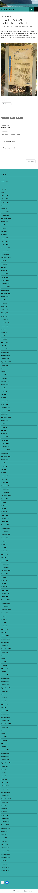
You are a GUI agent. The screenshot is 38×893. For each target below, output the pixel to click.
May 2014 (4, 583)
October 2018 (5, 414)
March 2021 (4, 342)
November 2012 (5, 642)
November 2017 (5, 450)
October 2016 (5, 492)
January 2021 (5, 349)
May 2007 (4, 838)
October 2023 (5, 254)
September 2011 (6, 688)
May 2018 (4, 430)
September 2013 (6, 609)
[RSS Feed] (2, 882)
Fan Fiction (4, 181)
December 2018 (5, 407)
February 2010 (5, 746)
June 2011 (4, 697)
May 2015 (4, 547)
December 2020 (5, 352)
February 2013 (5, 632)
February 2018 (5, 440)
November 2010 (5, 717)
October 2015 (5, 531)
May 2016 (4, 508)
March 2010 (4, 743)
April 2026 (4, 192)
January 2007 (5, 851)
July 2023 (3, 260)
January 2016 (5, 521)
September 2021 (6, 322)
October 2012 (5, 645)
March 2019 (4, 401)
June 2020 (4, 371)
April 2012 (4, 665)
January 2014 (5, 596)
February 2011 (5, 707)
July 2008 (3, 805)
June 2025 (4, 208)
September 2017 (6, 456)
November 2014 (5, 564)
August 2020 (4, 365)
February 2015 (5, 557)
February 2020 (5, 381)
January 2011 (5, 710)
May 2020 (4, 375)
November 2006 (5, 857)
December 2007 (5, 818)
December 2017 (5, 446)
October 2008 (5, 795)
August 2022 (4, 296)
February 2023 (5, 277)
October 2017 (5, 453)
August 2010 (4, 727)
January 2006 (5, 870)
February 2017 (5, 479)
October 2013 (5, 606)
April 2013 (4, 626)
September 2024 (6, 218)
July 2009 (3, 769)
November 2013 (5, 603)
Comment (31, 161)
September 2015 (6, 534)
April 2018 (4, 433)
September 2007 (6, 828)
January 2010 (5, 750)
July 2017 (3, 463)
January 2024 (5, 244)
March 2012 (4, 668)
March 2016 (4, 515)
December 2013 (5, 600)
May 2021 (4, 335)
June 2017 (4, 466)
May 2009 (4, 776)
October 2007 (5, 825)
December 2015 (5, 525)
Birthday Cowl (5, 126)
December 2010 (5, 714)
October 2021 (5, 319)
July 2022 (3, 300)
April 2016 (4, 512)
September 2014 (6, 570)
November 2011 (5, 681)
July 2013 (3, 616)
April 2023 (4, 270)
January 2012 (5, 675)
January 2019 (5, 404)
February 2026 (5, 199)
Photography (5, 178)
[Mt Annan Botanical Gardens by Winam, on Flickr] (19, 69)
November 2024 (5, 215)
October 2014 (5, 567)
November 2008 (5, 792)
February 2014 (5, 593)
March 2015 (4, 554)
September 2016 (6, 495)
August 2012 (4, 652)
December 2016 (5, 485)
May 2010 (4, 737)
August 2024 (4, 221)
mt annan (19, 117)
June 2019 (4, 391)
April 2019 (4, 397)
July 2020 (3, 368)
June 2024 (4, 228)
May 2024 (4, 231)
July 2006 (3, 860)
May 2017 (4, 469)
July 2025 (3, 205)
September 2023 (6, 257)
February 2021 (5, 345)
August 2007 (4, 831)
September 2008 (6, 799)
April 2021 (4, 339)
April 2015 (4, 551)
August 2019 (4, 384)
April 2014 (4, 587)
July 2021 (3, 329)
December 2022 (5, 283)
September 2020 (6, 362)
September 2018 (6, 417)
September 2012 (6, 649)
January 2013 (5, 635)
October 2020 (5, 358)
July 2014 (3, 577)
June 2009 (4, 772)
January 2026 (5, 202)
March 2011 (4, 704)
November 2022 (5, 287)
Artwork (3, 174)
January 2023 (5, 280)
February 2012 (5, 671)
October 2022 (5, 290)
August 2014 (4, 574)
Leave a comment (29, 26)
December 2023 (5, 247)
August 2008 (4, 802)
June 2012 (4, 658)
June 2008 (4, 808)
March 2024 (4, 238)
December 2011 (5, 678)
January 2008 (5, 815)
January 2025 (5, 212)
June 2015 (4, 544)
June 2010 (4, 733)
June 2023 (4, 264)
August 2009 (4, 766)
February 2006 (5, 867)
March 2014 (4, 590)
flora (12, 117)
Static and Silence (7, 9)
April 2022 (4, 306)
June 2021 (4, 332)
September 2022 (6, 293)
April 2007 (4, 841)
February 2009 (5, 785)
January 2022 (5, 316)
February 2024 (5, 241)
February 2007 (5, 847)
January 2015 (5, 560)
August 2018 (4, 420)
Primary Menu (36, 9)
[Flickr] (7, 882)
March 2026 (4, 195)
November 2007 (5, 821)
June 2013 (4, 619)
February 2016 (5, 518)
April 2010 (4, 740)
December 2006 (5, 854)
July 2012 (3, 655)
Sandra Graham (16, 26)
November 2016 (5, 489)
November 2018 (5, 410)
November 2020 (5, 355)
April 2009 (4, 779)
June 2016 (4, 505)
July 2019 (3, 388)
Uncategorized (6, 16)
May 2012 (4, 662)
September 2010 (6, 724)
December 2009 (5, 753)
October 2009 (5, 759)
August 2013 (4, 613)
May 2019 (4, 394)
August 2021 (4, 326)
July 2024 (3, 225)
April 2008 (4, 812)
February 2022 (5, 313)
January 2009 (5, 789)
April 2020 (4, 378)
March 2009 (4, 782)
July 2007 (3, 834)
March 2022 (4, 309)
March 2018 (4, 437)
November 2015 (5, 528)
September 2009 (6, 763)
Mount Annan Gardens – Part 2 (10, 133)
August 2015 (4, 538)
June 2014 (4, 580)
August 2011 (4, 691)
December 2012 (5, 639)
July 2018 (3, 424)
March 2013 (4, 629)
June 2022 (4, 303)
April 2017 (4, 472)
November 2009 (5, 756)
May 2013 (4, 622)
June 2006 (4, 864)
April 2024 (4, 234)
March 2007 (4, 844)
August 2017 (4, 459)
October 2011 (5, 684)
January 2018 (5, 443)
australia (5, 117)
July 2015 (3, 541)
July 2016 (3, 502)
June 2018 (4, 427)
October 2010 (5, 720)
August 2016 (4, 499)
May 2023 (4, 267)
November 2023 (5, 251)
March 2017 (4, 476)
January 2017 (5, 482)
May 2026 (4, 189)
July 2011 (3, 694)
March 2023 (4, 274)
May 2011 (4, 701)
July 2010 (3, 730)
